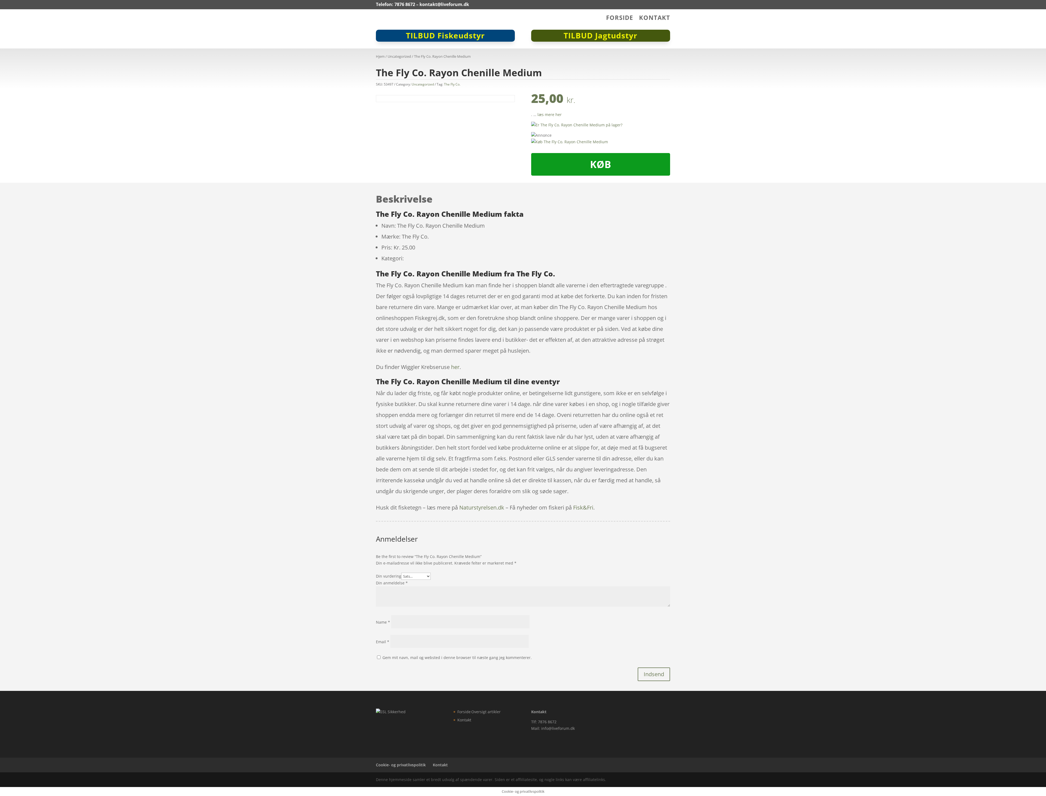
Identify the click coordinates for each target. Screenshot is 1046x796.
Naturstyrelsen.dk (481, 507)
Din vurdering (388, 576)
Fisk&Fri (583, 507)
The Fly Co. (452, 84)
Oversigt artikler (486, 711)
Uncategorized (399, 56)
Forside (619, 19)
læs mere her (549, 114)
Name (383, 622)
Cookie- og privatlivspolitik (401, 764)
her (455, 367)
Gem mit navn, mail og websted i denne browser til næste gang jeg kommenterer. (457, 657)
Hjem (380, 56)
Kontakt (654, 19)
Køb (600, 164)
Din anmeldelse (392, 582)
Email (382, 641)
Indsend (654, 674)
